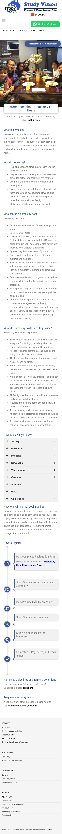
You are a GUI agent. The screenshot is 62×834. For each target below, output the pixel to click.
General (5, 775)
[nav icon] (3, 21)
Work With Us (7, 815)
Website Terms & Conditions (13, 804)
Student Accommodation (12, 731)
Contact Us (6, 801)
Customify (49, 829)
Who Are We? (7, 797)
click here (28, 688)
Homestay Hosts (8, 779)
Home (6, 31)
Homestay (6, 728)
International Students (10, 782)
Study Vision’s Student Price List (15, 742)
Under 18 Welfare (8, 735)
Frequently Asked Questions (13, 812)
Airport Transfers (8, 738)
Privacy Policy (7, 808)
